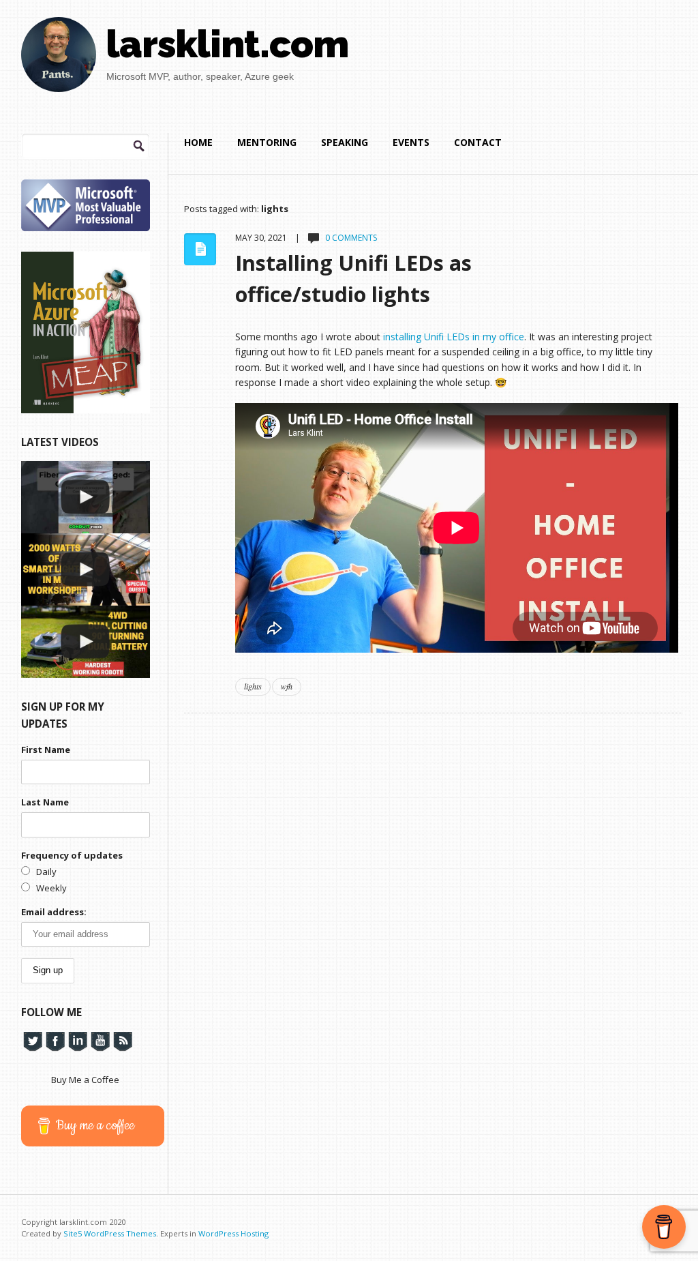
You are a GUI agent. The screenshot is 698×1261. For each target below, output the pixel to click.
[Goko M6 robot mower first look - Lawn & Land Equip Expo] (85, 642)
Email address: (54, 912)
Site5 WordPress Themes (109, 1233)
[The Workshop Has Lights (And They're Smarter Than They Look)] (85, 569)
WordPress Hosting (233, 1233)
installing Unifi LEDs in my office (453, 336)
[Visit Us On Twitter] (32, 1041)
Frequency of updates (72, 855)
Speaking (344, 142)
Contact (478, 142)
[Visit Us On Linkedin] (77, 1041)
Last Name (45, 802)
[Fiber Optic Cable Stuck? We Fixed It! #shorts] (85, 497)
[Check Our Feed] (122, 1041)
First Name (45, 749)
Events (411, 142)
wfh (286, 686)
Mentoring (267, 142)
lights (253, 686)
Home (198, 142)
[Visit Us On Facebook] (55, 1041)
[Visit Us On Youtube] (100, 1041)
